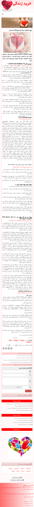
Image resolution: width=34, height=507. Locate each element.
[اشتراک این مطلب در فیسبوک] (9, 348)
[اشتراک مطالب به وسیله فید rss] (3, 348)
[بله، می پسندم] (16, 345)
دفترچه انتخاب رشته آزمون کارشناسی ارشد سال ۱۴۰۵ (22, 422)
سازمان (28, 471)
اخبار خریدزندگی (16, 477)
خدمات (22, 468)
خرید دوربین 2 (20, 220)
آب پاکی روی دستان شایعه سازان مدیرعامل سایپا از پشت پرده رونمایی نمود (19, 404)
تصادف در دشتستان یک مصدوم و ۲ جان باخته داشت (23, 418)
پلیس (13, 471)
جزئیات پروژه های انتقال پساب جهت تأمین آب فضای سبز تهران (21, 362)
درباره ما (31, 499)
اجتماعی (16, 340)
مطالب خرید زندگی (29, 505)
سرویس (29, 342)
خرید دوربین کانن (20, 65)
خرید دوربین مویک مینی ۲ (22, 167)
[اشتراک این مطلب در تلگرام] (11, 348)
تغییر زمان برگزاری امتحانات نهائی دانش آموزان (24, 410)
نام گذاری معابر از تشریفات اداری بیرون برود (23, 358)
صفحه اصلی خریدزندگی (17, 480)
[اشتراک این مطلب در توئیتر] (6, 348)
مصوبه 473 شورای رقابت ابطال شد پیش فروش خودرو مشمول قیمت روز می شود (17, 360)
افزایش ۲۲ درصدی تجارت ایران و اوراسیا (24, 356)
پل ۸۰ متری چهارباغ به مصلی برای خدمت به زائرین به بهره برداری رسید (20, 408)
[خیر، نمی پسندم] (9, 345)
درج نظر (28, 391)
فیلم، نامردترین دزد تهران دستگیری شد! (25, 424)
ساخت (22, 471)
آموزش (16, 468)
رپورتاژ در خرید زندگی (29, 503)
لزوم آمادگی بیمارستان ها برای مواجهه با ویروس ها (23, 406)
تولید (10, 340)
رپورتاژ (22, 340)
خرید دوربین (25, 293)
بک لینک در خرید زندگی (28, 501)
